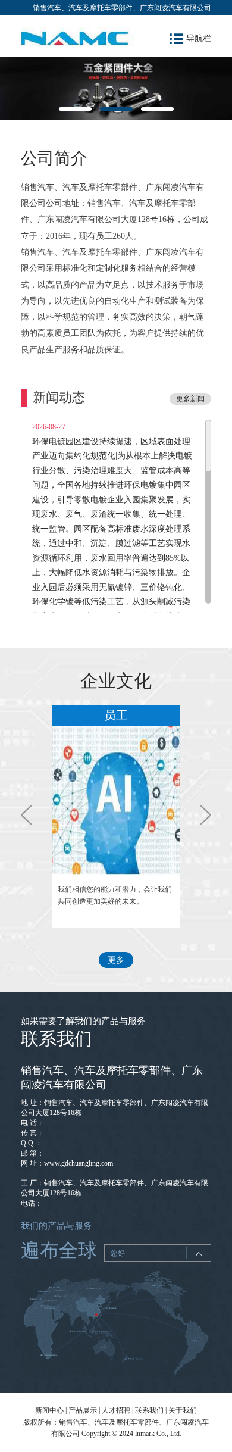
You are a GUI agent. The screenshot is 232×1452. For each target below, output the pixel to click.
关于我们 (182, 1410)
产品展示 (82, 1410)
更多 (116, 959)
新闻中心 (49, 1410)
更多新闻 (190, 399)
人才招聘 (116, 1410)
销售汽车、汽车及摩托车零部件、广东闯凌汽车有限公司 (122, 8)
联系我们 (149, 1410)
